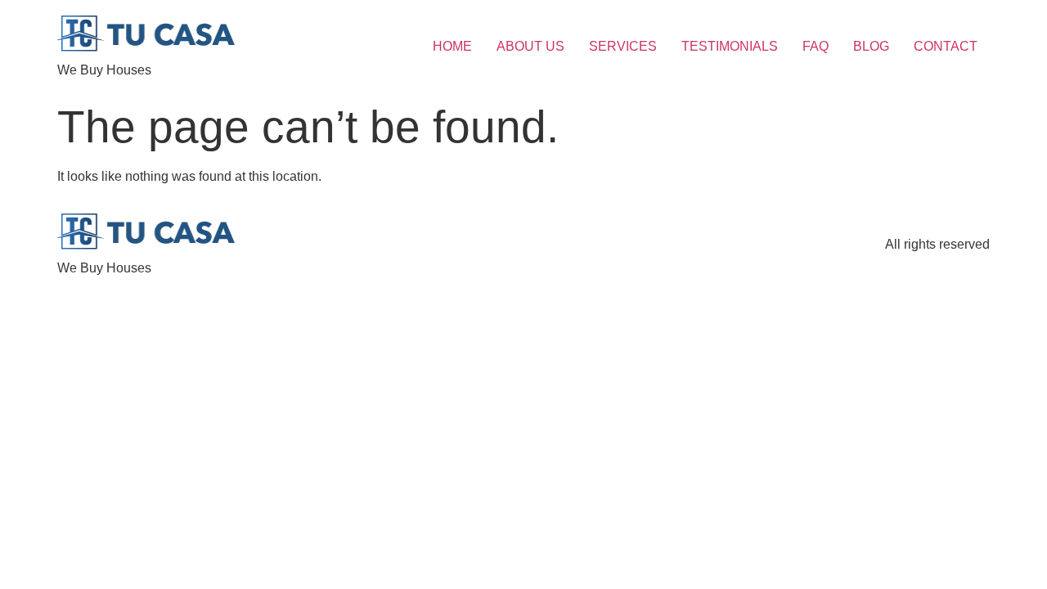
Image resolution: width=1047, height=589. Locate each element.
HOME (452, 46)
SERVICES (623, 46)
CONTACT (945, 46)
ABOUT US (530, 46)
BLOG (871, 46)
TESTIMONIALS (729, 46)
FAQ (815, 46)
